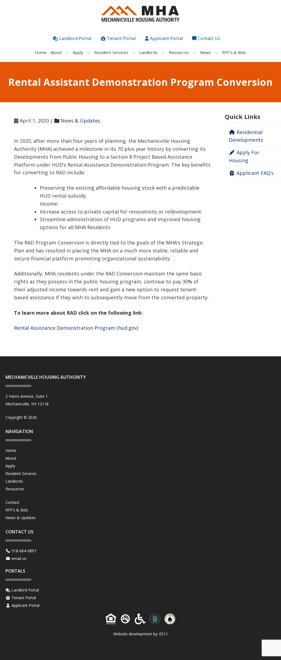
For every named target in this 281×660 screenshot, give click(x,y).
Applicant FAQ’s (254, 173)
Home (41, 52)
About (56, 52)
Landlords (148, 52)
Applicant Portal (166, 38)
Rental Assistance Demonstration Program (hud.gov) (76, 328)
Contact (12, 502)
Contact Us (209, 38)
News (205, 52)
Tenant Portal (121, 38)
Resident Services (111, 52)
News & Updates (80, 120)
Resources (179, 52)
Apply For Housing (244, 156)
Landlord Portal (75, 38)
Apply (78, 52)
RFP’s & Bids (234, 52)
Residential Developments (246, 136)
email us (19, 558)
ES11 (163, 633)
